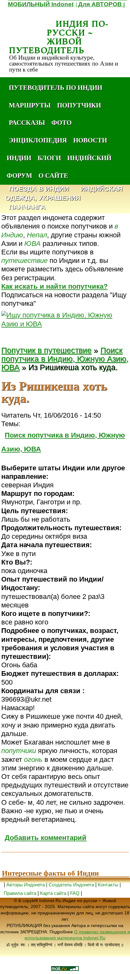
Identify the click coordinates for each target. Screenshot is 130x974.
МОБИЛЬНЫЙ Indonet (41, 4)
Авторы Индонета (25, 884)
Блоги (49, 157)
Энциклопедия (38, 140)
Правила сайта (20, 893)
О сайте (53, 175)
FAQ (75, 893)
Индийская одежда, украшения (63, 193)
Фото (61, 122)
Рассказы (27, 122)
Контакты (109, 884)
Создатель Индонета (71, 884)
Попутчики (79, 105)
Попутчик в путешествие (46, 350)
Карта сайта (53, 893)
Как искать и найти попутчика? (54, 286)
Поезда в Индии (39, 189)
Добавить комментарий (45, 838)
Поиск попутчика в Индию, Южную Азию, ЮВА (64, 359)
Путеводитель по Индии (55, 87)
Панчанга (27, 207)
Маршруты (30, 105)
